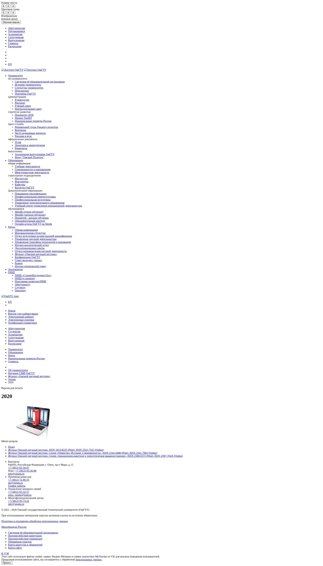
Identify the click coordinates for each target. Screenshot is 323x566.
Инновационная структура (30, 233)
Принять (7, 563)
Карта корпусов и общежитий (25, 544)
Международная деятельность (32, 172)
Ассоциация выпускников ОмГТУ (35, 154)
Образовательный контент (30, 220)
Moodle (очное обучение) (29, 211)
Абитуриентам (16, 28)
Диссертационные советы (30, 248)
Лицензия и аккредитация (30, 145)
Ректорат (20, 102)
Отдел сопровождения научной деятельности (41, 251)
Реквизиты (21, 148)
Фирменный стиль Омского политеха (36, 127)
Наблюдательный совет (28, 108)
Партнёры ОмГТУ (25, 93)
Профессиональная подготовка (32, 199)
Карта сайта (15, 547)
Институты (21, 178)
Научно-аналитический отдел (32, 245)
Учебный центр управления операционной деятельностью (48, 205)
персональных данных (89, 559)
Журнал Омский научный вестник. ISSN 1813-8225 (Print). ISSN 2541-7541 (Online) (56, 449)
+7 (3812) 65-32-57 (18, 491)
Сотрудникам (16, 37)
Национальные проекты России (33, 121)
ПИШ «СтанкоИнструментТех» (33, 275)
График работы (16, 485)
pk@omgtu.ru (15, 482)
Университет (15, 75)
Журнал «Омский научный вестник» (36, 254)
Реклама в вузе (23, 136)
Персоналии (22, 90)
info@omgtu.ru (16, 473)
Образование (15, 160)
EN (10, 301)
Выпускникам (16, 40)
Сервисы (13, 43)
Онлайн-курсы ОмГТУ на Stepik (33, 223)
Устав (18, 142)
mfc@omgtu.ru (16, 504)
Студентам (14, 331)
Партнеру (20, 290)
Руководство (22, 99)
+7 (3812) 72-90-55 (18, 479)
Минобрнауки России (13, 526)
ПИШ (11, 272)
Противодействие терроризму (25, 538)
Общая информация (26, 230)
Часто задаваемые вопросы (30, 133)
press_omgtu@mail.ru (19, 495)
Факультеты (21, 181)
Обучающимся (16, 31)
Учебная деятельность (27, 166)
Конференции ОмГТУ (27, 257)
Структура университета (29, 87)
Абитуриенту (22, 284)
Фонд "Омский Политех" (29, 157)
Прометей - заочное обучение (32, 217)
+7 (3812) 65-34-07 (18, 467)
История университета (28, 84)
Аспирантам (15, 34)
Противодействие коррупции (25, 535)
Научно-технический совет (30, 266)
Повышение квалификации (30, 193)
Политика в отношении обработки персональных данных (34, 521)
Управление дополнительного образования (39, 202)
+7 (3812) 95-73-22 (18, 501)
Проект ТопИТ (23, 118)
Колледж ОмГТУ (24, 187)
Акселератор (15, 269)
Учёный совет (23, 105)
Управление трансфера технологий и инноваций (43, 242)
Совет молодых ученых (28, 260)
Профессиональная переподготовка (35, 196)
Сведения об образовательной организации (40, 81)
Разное (19, 263)
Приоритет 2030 (24, 115)
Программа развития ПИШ (30, 281)
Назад (11, 446)
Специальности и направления (32, 169)
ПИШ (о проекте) (25, 278)
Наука (11, 226)
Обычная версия (11, 22)
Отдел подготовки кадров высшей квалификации (43, 236)
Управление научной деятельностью (36, 239)
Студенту (20, 287)
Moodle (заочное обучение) (30, 214)
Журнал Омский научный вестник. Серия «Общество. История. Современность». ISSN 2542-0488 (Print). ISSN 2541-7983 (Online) (82, 452)
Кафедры (20, 184)
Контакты (20, 130)
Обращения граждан (20, 541)
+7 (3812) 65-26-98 (25, 470)
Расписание (15, 46)
